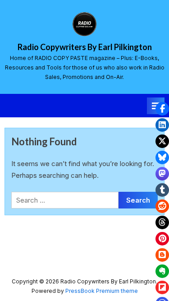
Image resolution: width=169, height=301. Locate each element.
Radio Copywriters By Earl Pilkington (85, 47)
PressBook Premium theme (101, 290)
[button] (162, 109)
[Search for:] (65, 200)
